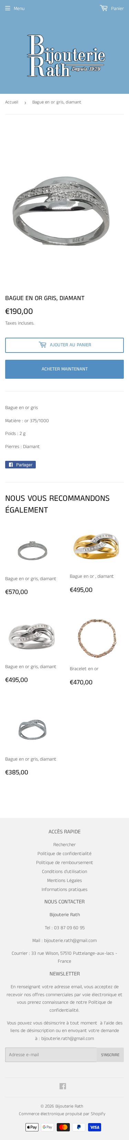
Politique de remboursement (64, 862)
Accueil (11, 102)
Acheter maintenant (65, 369)
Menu (19, 8)
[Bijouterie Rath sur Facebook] (62, 1087)
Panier (117, 8)
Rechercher (64, 844)
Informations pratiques (64, 889)
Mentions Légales (64, 880)
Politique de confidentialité (64, 853)
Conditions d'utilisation (64, 871)
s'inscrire (110, 1055)
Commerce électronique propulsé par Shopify (62, 1114)
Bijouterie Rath (69, 1106)
